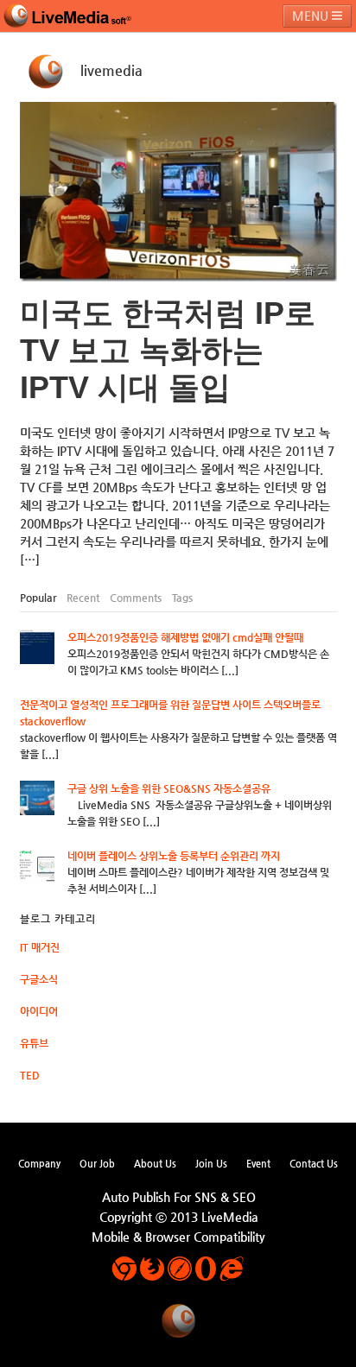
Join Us (211, 1163)
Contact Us (313, 1163)
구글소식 (39, 979)
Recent (83, 598)
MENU (312, 15)
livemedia (111, 71)
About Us (155, 1163)
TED (30, 1075)
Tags (182, 598)
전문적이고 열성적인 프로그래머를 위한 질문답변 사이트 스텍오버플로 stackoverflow (170, 713)
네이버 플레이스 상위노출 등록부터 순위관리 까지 (173, 856)
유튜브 (34, 1043)
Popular (38, 598)
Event (258, 1163)
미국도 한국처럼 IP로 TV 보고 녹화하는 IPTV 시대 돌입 (167, 350)
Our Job (97, 1163)
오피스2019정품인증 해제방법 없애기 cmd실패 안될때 (185, 637)
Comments (136, 598)
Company (39, 1163)
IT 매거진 (40, 947)
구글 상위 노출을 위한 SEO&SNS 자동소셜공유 (168, 788)
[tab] (38, 598)
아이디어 (39, 1011)
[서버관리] (68, 15)
